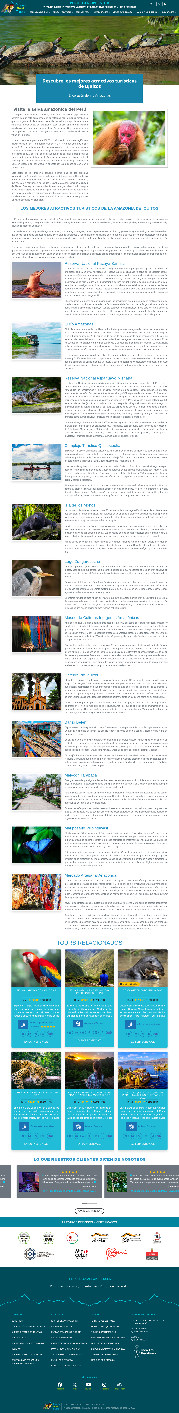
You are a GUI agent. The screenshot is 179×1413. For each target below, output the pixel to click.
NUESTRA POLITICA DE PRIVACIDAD (28, 1343)
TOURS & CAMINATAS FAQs (104, 1332)
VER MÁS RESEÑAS (91, 1211)
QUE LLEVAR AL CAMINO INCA (105, 1343)
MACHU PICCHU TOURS (147, 12)
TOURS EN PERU (83, 12)
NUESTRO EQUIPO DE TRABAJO (26, 1332)
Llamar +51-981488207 (104, 1321)
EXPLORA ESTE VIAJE (143, 1144)
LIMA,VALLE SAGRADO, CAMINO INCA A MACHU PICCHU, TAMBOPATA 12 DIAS (89, 1093)
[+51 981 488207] (165, 4)
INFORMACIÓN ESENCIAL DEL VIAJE (28, 1326)
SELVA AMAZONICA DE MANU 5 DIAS (36, 990)
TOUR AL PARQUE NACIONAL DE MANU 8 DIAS (36, 1093)
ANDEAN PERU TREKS (62, 12)
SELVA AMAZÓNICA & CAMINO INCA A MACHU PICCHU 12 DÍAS (90, 991)
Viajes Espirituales (122, 12)
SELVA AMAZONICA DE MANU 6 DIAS (142, 990)
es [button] (151, 4)
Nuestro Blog (19, 1338)
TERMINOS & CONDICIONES (104, 1354)
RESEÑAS (16, 1349)
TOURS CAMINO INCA (39, 12)
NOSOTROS (17, 1321)
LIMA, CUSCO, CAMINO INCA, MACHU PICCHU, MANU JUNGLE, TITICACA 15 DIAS (142, 1095)
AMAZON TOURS (101, 12)
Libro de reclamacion (103, 1360)
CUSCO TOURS (168, 12)
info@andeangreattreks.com (106, 1326)
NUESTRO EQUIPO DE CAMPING (26, 1354)
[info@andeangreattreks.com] (159, 4)
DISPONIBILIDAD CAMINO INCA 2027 (108, 1349)
